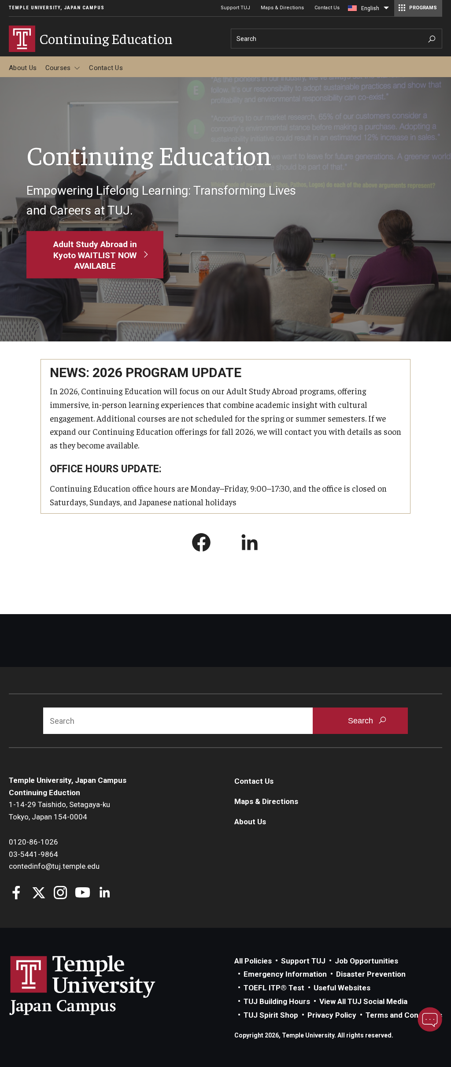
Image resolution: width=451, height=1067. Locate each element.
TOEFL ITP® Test (274, 987)
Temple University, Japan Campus (56, 8)
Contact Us (327, 8)
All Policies (253, 960)
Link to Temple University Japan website (97, 985)
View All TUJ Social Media (363, 1001)
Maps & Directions (282, 8)
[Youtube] (82, 893)
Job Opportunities (366, 960)
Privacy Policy (331, 1015)
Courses (58, 68)
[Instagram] (60, 893)
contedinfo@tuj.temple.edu (54, 866)
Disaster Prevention (371, 974)
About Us (23, 68)
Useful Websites (342, 987)
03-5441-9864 (33, 854)
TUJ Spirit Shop (271, 1015)
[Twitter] (38, 893)
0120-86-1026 (33, 841)
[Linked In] (104, 893)
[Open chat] (430, 1019)
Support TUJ (235, 8)
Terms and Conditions (404, 1015)
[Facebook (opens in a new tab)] (201, 544)
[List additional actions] (386, 10)
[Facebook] (16, 893)
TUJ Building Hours (277, 1001)
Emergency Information (285, 974)
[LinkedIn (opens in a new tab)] (250, 544)
